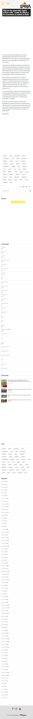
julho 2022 (3, 619)
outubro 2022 (3, 610)
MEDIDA (24, 169)
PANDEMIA (11, 174)
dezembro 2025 (4, 504)
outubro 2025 (3, 509)
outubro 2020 (3, 678)
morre (15, 171)
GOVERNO (13, 166)
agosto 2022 (3, 616)
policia (23, 174)
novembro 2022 (4, 607)
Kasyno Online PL (4, 303)
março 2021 (3, 664)
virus (11, 182)
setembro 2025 (4, 512)
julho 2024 (3, 551)
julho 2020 (3, 683)
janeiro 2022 (3, 635)
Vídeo (2, 359)
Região (2, 342)
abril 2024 (3, 560)
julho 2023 (3, 585)
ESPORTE (24, 163)
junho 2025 (3, 520)
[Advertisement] (16, 37)
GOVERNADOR (6, 166)
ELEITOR (12, 163)
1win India (3, 255)
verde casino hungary (5, 355)
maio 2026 (3, 490)
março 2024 (3, 562)
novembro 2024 (4, 540)
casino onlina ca (4, 286)
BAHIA (11, 155)
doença (11, 161)
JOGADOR (24, 166)
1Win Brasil (3, 247)
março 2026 (3, 495)
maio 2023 (3, 591)
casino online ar (4, 290)
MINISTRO (10, 171)
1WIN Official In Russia (5, 260)
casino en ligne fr (4, 281)
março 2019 (3, 697)
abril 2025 (3, 526)
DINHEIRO (5, 161)
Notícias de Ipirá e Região (6, 329)
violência (5, 182)
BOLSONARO (17, 155)
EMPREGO (18, 163)
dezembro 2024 (4, 537)
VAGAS (26, 179)
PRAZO (10, 177)
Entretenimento (4, 299)
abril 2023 (3, 593)
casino (2, 277)
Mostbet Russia (4, 312)
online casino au (4, 333)
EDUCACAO (5, 163)
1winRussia (3, 273)
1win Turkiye (3, 264)
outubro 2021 (3, 644)
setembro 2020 (4, 680)
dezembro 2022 (4, 605)
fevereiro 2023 (4, 599)
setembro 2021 (4, 647)
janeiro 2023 (3, 602)
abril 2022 (3, 627)
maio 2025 (3, 523)
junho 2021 (3, 655)
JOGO (4, 169)
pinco (2, 338)
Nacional (3, 325)
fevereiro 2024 (4, 565)
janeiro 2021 (3, 669)
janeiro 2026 (3, 501)
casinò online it (4, 294)
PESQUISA (17, 174)
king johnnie (3, 307)
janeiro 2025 (3, 534)
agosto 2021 (3, 649)
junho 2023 (3, 588)
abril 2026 (3, 492)
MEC (19, 169)
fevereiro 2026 (4, 498)
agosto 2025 (3, 515)
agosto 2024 (3, 548)
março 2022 (3, 630)
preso (4, 179)
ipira (19, 166)
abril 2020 (3, 686)
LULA (15, 169)
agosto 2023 (3, 582)
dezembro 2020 (4, 672)
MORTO (27, 171)
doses (17, 161)
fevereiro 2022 (4, 633)
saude (15, 179)
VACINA (21, 179)
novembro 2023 (4, 574)
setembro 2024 (4, 546)
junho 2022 (3, 621)
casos (23, 155)
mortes (21, 171)
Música (2, 320)
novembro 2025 (4, 506)
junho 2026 (3, 487)
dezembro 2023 (4, 571)
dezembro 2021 (4, 638)
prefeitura (17, 177)
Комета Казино (4, 368)
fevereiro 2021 (4, 666)
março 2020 (3, 689)
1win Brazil (3, 251)
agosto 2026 (3, 481)
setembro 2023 (4, 579)
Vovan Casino (3, 364)
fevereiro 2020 (4, 692)
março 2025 (3, 529)
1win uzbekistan (4, 268)
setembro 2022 (4, 613)
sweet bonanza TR (4, 351)
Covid (12, 158)
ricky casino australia (5, 346)
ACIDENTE (5, 155)
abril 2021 (3, 661)
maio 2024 (3, 557)
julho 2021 (3, 652)
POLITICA (5, 177)
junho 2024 (3, 554)
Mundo (2, 316)
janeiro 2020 (3, 694)
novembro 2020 (4, 675)
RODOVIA (10, 179)
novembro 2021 (4, 641)
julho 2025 (3, 518)
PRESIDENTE (24, 177)
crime (17, 158)
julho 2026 (3, 484)
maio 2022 (3, 624)
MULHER (4, 174)
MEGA (4, 171)
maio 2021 (3, 658)
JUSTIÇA (10, 169)
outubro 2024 (3, 543)
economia (23, 161)
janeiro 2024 (3, 568)
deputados (23, 158)
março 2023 (3, 596)
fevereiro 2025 (4, 532)
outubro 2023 (3, 577)
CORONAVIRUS (6, 158)
